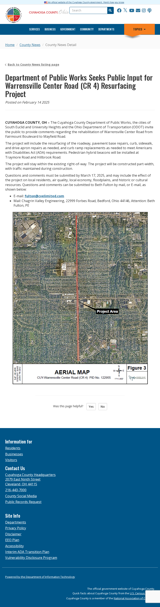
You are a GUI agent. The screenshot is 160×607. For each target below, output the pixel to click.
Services (34, 29)
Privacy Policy (15, 528)
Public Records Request (23, 502)
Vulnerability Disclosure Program (31, 557)
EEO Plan (12, 540)
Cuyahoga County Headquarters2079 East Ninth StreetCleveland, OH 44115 (30, 479)
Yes (91, 406)
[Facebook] (119, 10)
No (103, 406)
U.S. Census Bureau (142, 593)
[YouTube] (131, 10)
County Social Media (21, 496)
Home (10, 44)
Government (67, 29)
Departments (106, 29)
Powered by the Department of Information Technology (40, 577)
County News (30, 44)
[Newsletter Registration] (138, 10)
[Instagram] (144, 10)
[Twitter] (125, 10)
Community (87, 29)
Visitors (11, 460)
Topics (137, 29)
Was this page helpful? (69, 406)
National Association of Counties (134, 598)
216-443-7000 (15, 490)
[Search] (110, 10)
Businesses (14, 454)
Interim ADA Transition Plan (27, 552)
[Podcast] (149, 10)
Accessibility (14, 546)
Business (50, 29)
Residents (12, 448)
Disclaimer (13, 534)
